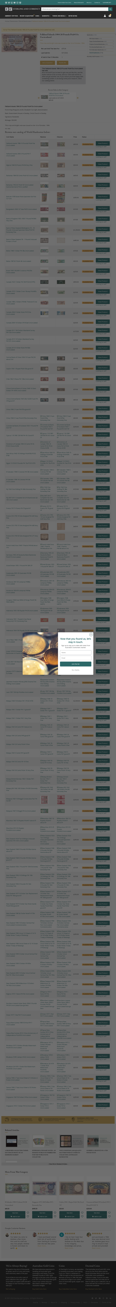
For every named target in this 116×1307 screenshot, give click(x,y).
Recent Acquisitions (27, 16)
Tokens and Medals (59, 16)
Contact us (97, 2)
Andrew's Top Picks (11, 16)
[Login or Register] (105, 15)
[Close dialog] (91, 634)
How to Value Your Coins (64, 2)
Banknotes (46, 16)
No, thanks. (76, 670)
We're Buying (72, 16)
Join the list (75, 664)
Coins (37, 16)
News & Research (79, 2)
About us (89, 2)
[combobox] (76, 9)
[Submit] (110, 9)
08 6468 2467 (107, 2)
